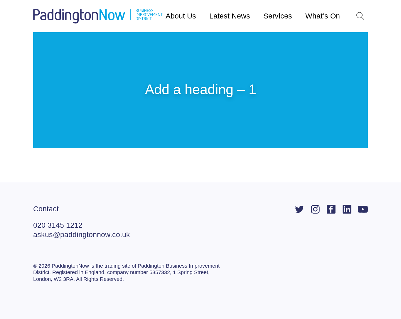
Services (277, 16)
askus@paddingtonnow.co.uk (81, 234)
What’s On (322, 16)
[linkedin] (347, 209)
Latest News (229, 16)
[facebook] (331, 209)
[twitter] (299, 209)
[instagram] (315, 209)
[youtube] (363, 209)
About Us (181, 16)
